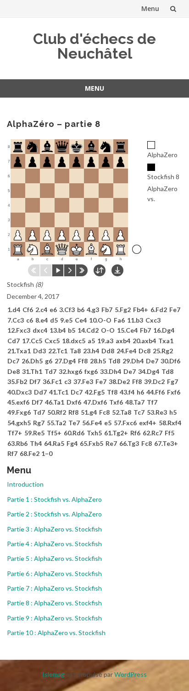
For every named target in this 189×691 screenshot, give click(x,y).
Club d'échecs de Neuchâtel (94, 46)
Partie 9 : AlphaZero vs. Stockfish (54, 618)
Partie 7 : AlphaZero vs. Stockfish (54, 588)
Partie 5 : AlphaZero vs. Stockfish (54, 558)
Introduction (25, 484)
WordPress (130, 674)
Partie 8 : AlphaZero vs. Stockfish (54, 603)
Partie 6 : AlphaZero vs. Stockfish (54, 573)
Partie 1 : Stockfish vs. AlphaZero (54, 499)
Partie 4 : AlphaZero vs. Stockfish (54, 544)
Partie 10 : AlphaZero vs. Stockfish (56, 632)
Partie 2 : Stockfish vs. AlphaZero (54, 514)
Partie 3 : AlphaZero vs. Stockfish (54, 529)
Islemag (53, 674)
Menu (150, 8)
